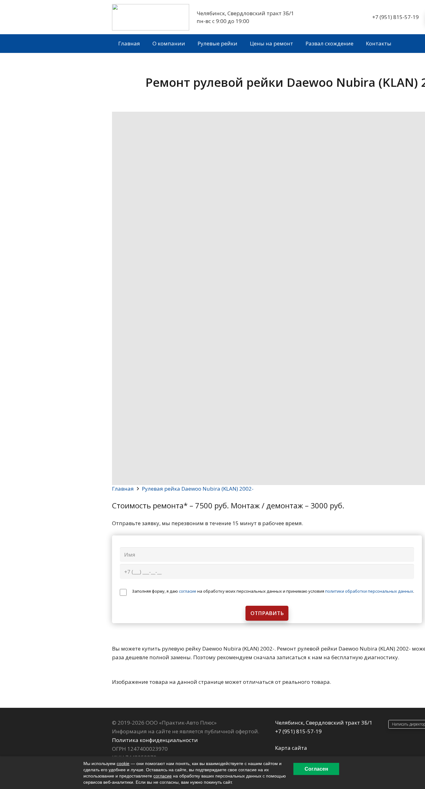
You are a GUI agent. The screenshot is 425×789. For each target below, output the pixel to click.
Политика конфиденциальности (155, 740)
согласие (187, 591)
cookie (123, 763)
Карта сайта (291, 747)
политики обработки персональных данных (369, 591)
